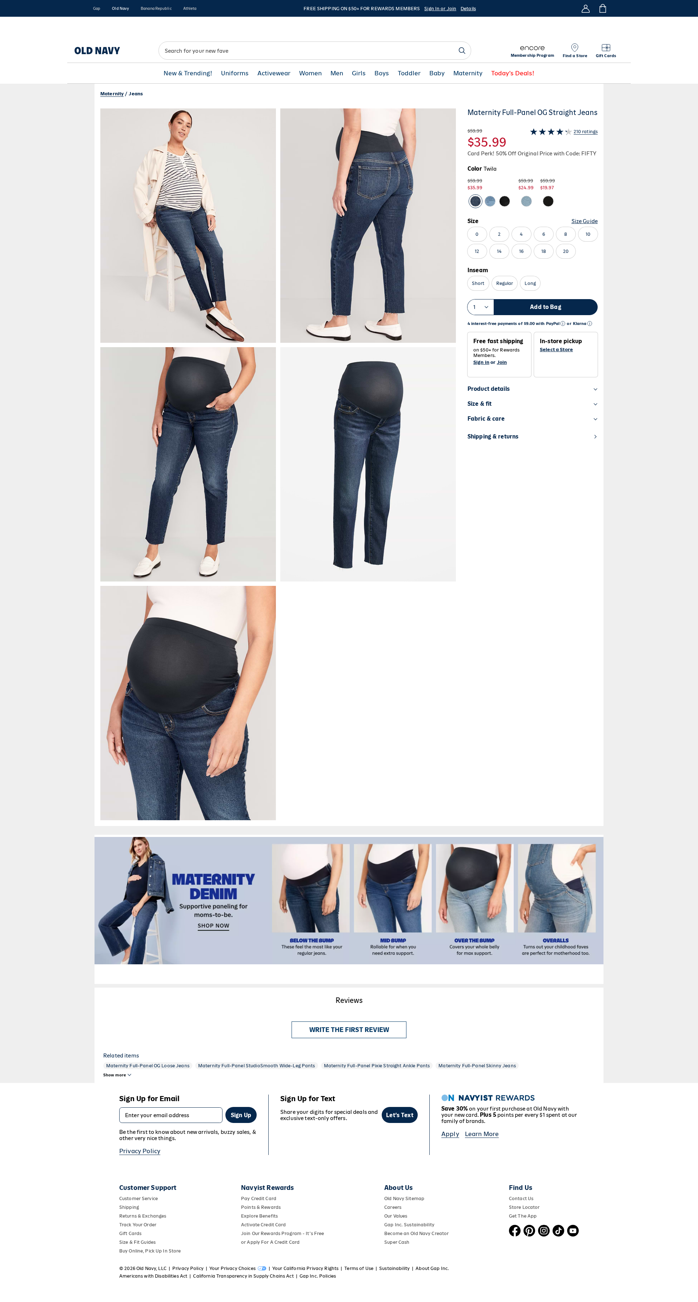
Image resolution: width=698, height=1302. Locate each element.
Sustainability (394, 1268)
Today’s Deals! (512, 73)
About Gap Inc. (432, 1268)
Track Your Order (137, 1224)
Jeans (136, 93)
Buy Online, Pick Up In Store (150, 1251)
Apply (450, 1134)
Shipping (129, 1207)
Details (468, 8)
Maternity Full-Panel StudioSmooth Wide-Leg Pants (256, 1065)
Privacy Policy (139, 1151)
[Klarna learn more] (590, 324)
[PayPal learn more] (563, 324)
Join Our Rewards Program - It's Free (282, 1233)
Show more (114, 1075)
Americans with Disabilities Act (153, 1276)
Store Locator (524, 1207)
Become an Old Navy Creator (416, 1233)
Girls (359, 73)
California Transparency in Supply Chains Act (243, 1276)
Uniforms (235, 73)
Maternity (467, 73)
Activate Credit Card (263, 1224)
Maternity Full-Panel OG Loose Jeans (147, 1065)
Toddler (409, 73)
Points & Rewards (261, 1207)
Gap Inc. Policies (318, 1276)
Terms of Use (358, 1268)
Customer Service (138, 1198)
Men (336, 73)
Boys (381, 73)
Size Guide (584, 221)
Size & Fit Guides (137, 1242)
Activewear (273, 73)
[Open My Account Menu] (585, 8)
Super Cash (396, 1242)
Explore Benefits (259, 1216)
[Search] (462, 50)
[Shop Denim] (349, 900)
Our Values (395, 1216)
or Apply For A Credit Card (270, 1242)
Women (310, 73)
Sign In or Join (440, 8)
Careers (392, 1207)
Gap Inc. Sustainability (409, 1224)
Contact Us (521, 1198)
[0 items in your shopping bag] (602, 8)
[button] (278, 464)
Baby (437, 73)
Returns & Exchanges (142, 1216)
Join (502, 362)
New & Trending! (188, 73)
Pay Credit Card (258, 1198)
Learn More (482, 1134)
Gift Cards (130, 1233)
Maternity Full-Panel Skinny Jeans (477, 1065)
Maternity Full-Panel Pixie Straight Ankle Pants (377, 1065)
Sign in (481, 362)
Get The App (523, 1216)
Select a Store (556, 350)
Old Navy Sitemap (404, 1198)
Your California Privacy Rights (305, 1268)
